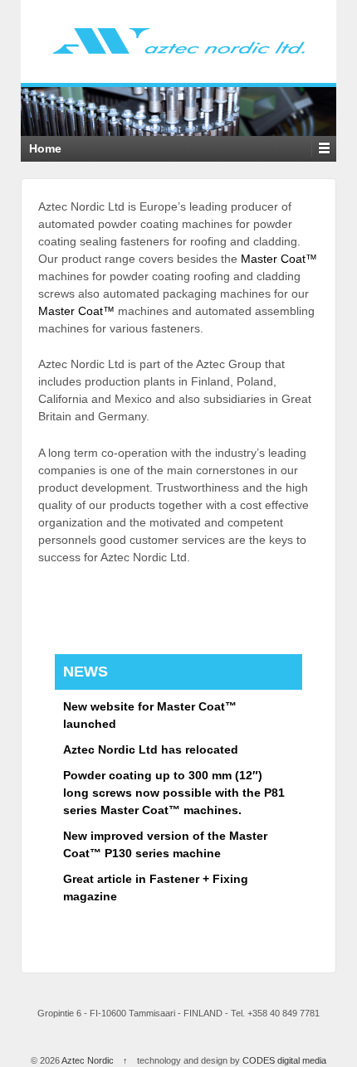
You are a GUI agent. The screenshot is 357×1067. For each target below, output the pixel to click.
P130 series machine (163, 853)
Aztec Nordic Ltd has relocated (150, 749)
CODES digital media (284, 1060)
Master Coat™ (279, 258)
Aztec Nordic (88, 1060)
